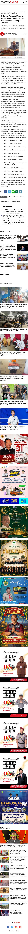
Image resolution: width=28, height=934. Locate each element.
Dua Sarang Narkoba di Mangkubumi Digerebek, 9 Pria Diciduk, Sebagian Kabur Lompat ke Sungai (13, 403)
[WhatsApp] (16, 191)
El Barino (17, 12)
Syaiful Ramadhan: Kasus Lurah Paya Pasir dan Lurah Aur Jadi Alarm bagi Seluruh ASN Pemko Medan (13, 211)
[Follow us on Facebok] (8, 927)
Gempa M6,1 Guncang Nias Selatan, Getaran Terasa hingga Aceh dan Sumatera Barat (18, 867)
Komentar (26, 33)
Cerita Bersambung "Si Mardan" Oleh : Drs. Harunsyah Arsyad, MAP (19, 889)
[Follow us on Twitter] (12, 927)
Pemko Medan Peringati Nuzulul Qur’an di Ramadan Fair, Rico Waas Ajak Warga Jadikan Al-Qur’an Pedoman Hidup (8, 248)
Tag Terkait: (4, 196)
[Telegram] (20, 191)
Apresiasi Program (7, 12)
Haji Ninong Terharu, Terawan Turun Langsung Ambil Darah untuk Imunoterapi (18, 852)
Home (2, 12)
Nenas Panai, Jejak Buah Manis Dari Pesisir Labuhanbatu (18, 903)
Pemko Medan (6, 13)
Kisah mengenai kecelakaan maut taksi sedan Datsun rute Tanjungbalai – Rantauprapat (18, 897)
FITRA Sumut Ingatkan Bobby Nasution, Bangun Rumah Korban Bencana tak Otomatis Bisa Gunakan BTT (12, 427)
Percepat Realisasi (13, 13)
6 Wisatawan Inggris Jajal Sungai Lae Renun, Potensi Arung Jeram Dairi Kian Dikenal (18, 874)
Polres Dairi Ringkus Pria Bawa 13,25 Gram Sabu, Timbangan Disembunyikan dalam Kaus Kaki (18, 860)
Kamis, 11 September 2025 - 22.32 (10, 34)
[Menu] (27, 2)
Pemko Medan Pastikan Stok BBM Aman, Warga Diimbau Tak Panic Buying (7, 256)
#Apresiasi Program (13, 196)
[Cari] (23, 2)
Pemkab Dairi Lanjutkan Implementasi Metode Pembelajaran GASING (16, 912)
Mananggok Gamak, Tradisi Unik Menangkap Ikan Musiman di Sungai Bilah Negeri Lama (18, 882)
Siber (17, 931)
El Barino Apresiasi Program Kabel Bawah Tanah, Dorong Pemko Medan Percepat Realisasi (13, 222)
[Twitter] (9, 191)
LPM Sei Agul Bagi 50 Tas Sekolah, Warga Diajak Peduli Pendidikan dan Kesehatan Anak (12, 353)
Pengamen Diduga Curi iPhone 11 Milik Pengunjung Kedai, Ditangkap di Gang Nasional (12, 378)
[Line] (13, 191)
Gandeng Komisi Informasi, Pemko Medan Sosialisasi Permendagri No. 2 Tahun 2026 (13, 217)
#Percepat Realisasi (15, 201)
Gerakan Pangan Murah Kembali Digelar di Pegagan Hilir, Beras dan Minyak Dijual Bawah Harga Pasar (13, 306)
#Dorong (22, 196)
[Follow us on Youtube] (20, 927)
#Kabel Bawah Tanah (13, 199)
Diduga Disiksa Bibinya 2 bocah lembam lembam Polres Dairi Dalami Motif (13, 846)
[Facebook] (5, 191)
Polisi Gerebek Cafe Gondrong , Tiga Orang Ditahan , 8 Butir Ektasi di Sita (13, 330)
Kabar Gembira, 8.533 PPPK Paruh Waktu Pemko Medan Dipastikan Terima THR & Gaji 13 (8, 238)
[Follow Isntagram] (16, 927)
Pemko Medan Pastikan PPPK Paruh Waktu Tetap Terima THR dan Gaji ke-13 (7, 265)
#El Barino (3, 199)
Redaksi (11, 931)
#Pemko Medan (5, 201)
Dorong (13, 12)
